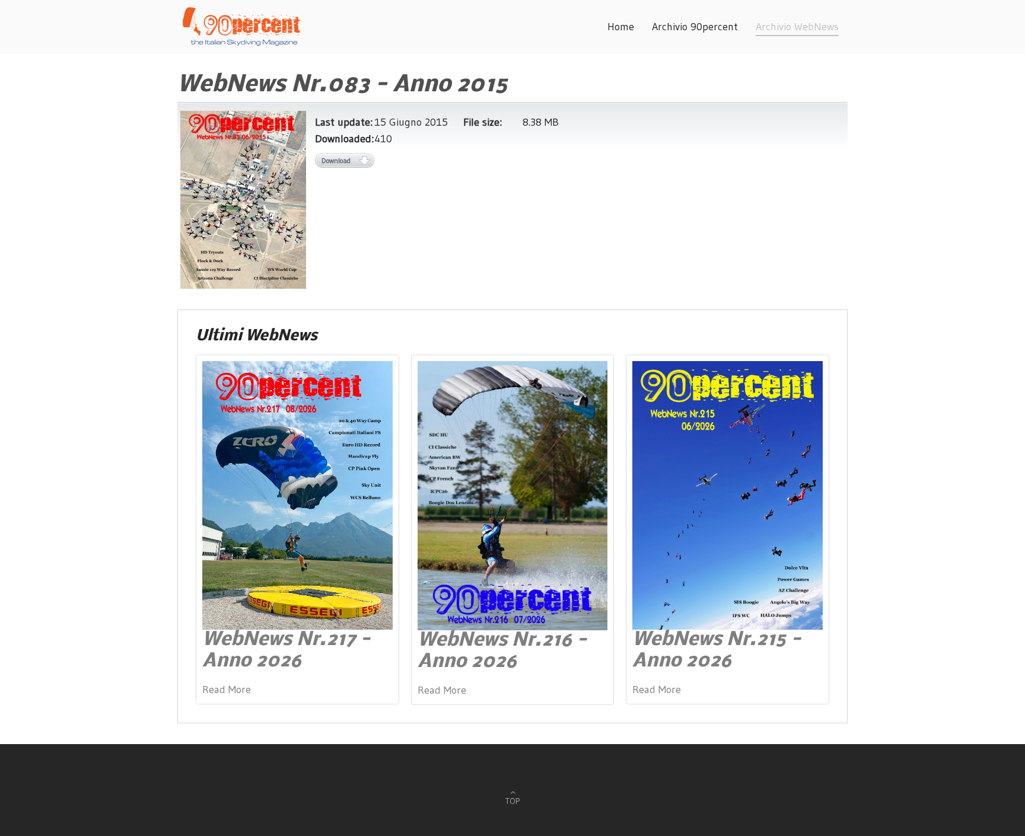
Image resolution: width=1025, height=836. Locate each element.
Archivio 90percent (695, 26)
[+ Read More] (297, 494)
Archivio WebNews (797, 26)
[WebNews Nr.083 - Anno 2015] (243, 199)
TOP (512, 801)
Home (620, 26)
